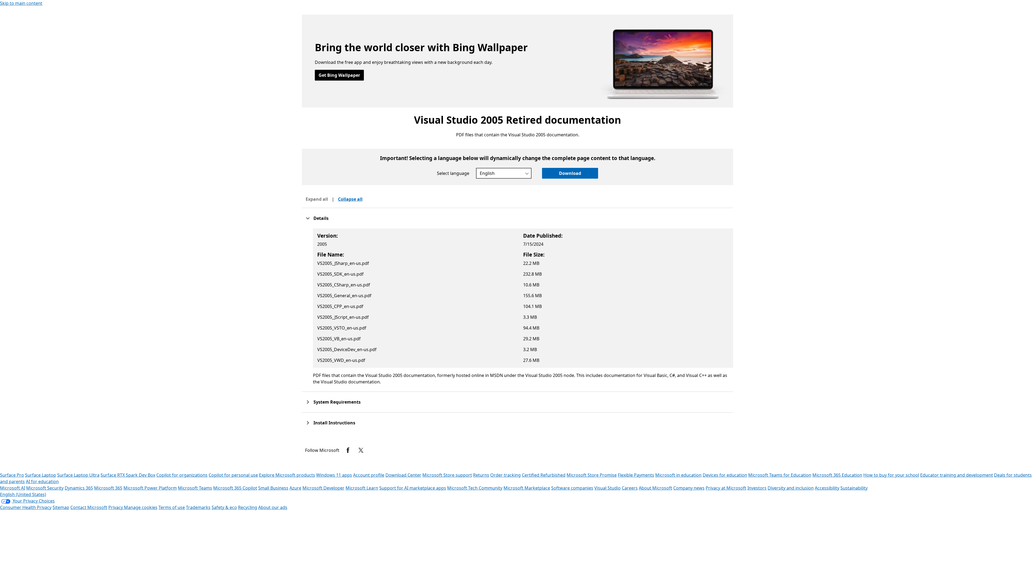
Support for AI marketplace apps (412, 488)
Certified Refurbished (543, 475)
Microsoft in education (678, 475)
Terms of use (171, 507)
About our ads (272, 507)
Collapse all (350, 199)
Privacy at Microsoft (726, 488)
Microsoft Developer (323, 488)
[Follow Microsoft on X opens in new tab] (361, 450)
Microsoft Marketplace (526, 488)
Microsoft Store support (447, 475)
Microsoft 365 (108, 488)
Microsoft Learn (362, 488)
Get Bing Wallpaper (339, 75)
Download (570, 173)
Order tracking (505, 475)
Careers (630, 488)
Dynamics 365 (79, 488)
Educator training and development (956, 475)
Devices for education (725, 475)
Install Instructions (334, 423)
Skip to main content (21, 3)
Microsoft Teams (195, 488)
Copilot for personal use (233, 475)
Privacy (116, 507)
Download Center (403, 475)
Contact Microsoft (88, 507)
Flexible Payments (636, 475)
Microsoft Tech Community (474, 488)
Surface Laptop (40, 475)
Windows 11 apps (334, 475)
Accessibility (827, 488)
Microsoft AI (12, 488)
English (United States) (23, 494)
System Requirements (337, 402)
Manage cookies (140, 507)
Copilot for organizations (182, 475)
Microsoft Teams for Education (779, 475)
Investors (757, 488)
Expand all (317, 199)
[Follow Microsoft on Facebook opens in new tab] (348, 450)
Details (321, 218)
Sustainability (854, 488)
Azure (295, 488)
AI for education (42, 481)
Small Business (273, 488)
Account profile (368, 475)
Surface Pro (12, 475)
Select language (453, 173)
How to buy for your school (891, 475)
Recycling (247, 507)
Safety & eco (224, 507)
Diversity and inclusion (791, 488)
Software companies (572, 488)
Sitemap (61, 507)
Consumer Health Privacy (25, 507)
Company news (689, 488)
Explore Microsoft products (287, 475)
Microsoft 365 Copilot (235, 488)
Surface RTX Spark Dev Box (128, 475)
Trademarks (198, 507)
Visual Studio (607, 488)
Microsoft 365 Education (837, 475)
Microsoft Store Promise (592, 475)
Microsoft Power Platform (150, 488)
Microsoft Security (45, 488)
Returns (481, 475)
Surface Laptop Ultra (78, 475)
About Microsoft (655, 488)
